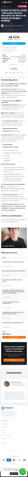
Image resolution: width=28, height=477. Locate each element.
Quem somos (4, 426)
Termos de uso (4, 438)
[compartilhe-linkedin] (14, 72)
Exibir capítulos (6, 266)
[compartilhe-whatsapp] (6, 72)
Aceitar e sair (14, 473)
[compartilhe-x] (17, 72)
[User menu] (22, 2)
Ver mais (13, 450)
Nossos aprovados (4, 424)
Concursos (3, 432)
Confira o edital (15, 30)
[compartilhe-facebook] (10, 72)
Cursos (2, 429)
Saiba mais (13, 360)
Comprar (15, 337)
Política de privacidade (5, 435)
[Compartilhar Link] (21, 72)
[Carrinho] (26, 2)
